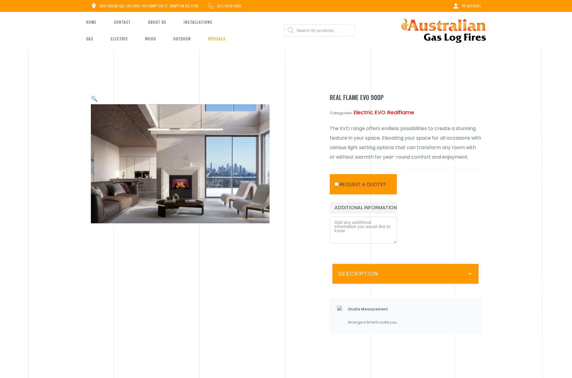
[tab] (405, 274)
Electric (363, 112)
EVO (380, 112)
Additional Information (366, 207)
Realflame (400, 112)
